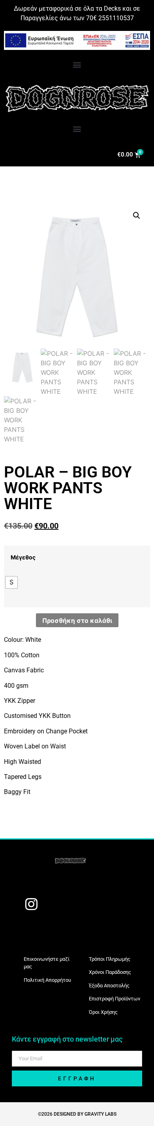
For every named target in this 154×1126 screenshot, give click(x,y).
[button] (77, 64)
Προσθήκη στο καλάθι (77, 620)
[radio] (11, 582)
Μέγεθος (23, 557)
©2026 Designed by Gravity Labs (77, 1114)
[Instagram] (31, 904)
